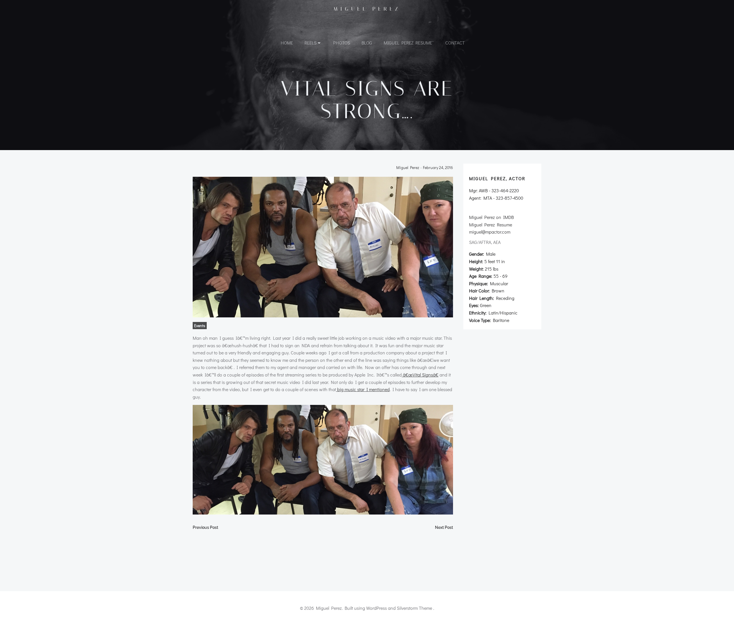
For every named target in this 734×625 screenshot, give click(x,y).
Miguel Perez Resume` (409, 43)
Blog (367, 43)
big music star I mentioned (363, 389)
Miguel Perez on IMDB (491, 217)
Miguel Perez (367, 9)
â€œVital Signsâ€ (420, 375)
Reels (310, 43)
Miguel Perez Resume (490, 225)
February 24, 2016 (438, 167)
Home (287, 43)
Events (199, 325)
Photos (341, 43)
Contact (455, 43)
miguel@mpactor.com (489, 232)
